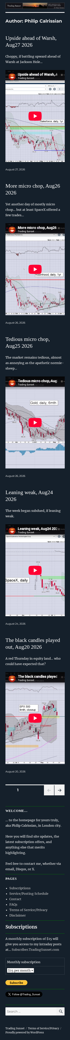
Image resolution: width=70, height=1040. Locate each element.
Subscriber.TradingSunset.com (35, 950)
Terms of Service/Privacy (28, 910)
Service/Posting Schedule (28, 894)
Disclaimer (17, 915)
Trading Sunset (14, 1028)
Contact (15, 899)
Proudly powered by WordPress (24, 1032)
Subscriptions (20, 888)
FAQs (13, 904)
